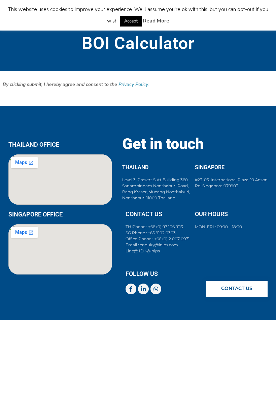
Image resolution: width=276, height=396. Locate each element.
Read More (156, 20)
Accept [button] (131, 21)
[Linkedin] (143, 289)
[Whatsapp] (155, 289)
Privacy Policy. (133, 84)
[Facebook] (131, 289)
